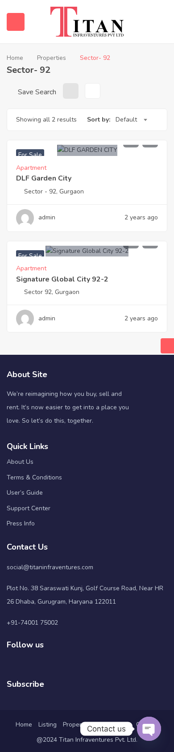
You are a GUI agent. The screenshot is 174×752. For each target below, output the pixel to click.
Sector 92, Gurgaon (51, 292)
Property (75, 724)
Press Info (21, 523)
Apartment (31, 168)
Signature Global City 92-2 (62, 279)
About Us (20, 462)
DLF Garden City (43, 178)
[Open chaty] (149, 729)
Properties (51, 58)
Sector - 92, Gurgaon (54, 191)
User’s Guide (25, 492)
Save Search (36, 92)
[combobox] (131, 119)
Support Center (28, 508)
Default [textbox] (126, 119)
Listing (47, 724)
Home (15, 58)
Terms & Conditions (34, 477)
